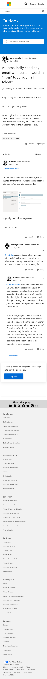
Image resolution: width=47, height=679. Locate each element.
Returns (5, 472)
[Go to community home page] (9, 4)
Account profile (8, 459)
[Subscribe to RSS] (32, 405)
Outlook (7, 11)
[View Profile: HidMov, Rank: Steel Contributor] (5, 162)
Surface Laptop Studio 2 (10, 426)
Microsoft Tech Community (11, 600)
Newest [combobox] (39, 154)
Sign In (41, 4)
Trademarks (31, 670)
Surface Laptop (8, 422)
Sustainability (7, 654)
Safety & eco (7, 672)
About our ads (28, 672)
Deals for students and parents (13, 526)
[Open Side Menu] (3, 4)
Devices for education (10, 505)
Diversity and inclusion (10, 646)
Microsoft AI (7, 542)
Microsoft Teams (8, 563)
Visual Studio (7, 613)
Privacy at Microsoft (9, 637)
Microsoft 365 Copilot (10, 567)
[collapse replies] (23, 159)
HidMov (12, 161)
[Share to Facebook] (15, 405)
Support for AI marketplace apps (13, 596)
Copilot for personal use (10, 434)
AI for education (8, 530)
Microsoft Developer (9, 588)
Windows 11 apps (8, 447)
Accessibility (7, 650)
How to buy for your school (11, 517)
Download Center (8, 463)
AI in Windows (7, 439)
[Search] (26, 4)
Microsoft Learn (8, 592)
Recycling (17, 672)
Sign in (14, 376)
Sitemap (5, 667)
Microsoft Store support (10, 468)
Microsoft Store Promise (10, 484)
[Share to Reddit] (23, 405)
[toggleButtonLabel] (43, 11)
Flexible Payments (8, 489)
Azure (5, 583)
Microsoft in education (10, 501)
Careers (5, 625)
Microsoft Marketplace (10, 604)
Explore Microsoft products (11, 443)
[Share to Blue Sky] (28, 405)
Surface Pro (6, 418)
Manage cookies (8, 670)
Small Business (8, 571)
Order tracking (7, 476)
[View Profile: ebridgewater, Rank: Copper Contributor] (5, 59)
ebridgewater (16, 58)
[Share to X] (19, 405)
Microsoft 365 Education (11, 513)
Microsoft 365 (7, 555)
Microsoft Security (9, 546)
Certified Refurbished (10, 480)
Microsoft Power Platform (11, 559)
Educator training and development (14, 522)
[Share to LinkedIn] (10, 405)
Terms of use (20, 670)
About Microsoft (8, 629)
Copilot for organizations (11, 430)
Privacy (28, 667)
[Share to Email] (36, 405)
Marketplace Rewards (10, 609)
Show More (13, 355)
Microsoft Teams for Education (12, 509)
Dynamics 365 (7, 550)
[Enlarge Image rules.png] (23, 201)
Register (33, 4)
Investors (6, 642)
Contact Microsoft (17, 667)
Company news (8, 633)
